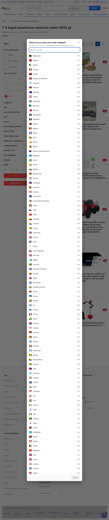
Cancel (75, 477)
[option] (54, 56)
